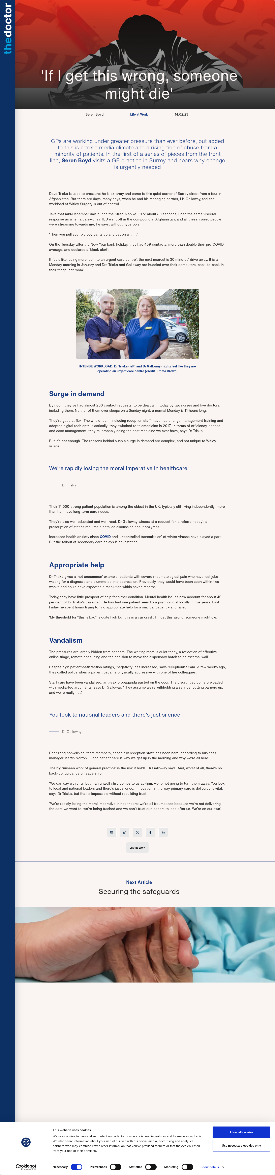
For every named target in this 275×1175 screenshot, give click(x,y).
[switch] (115, 1167)
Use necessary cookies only (241, 1145)
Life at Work (139, 114)
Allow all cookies (241, 1132)
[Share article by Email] (112, 832)
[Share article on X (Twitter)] (137, 832)
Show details (210, 1167)
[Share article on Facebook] (150, 832)
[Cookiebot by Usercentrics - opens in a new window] (26, 1167)
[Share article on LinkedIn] (163, 832)
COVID (105, 536)
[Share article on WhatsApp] (124, 832)
